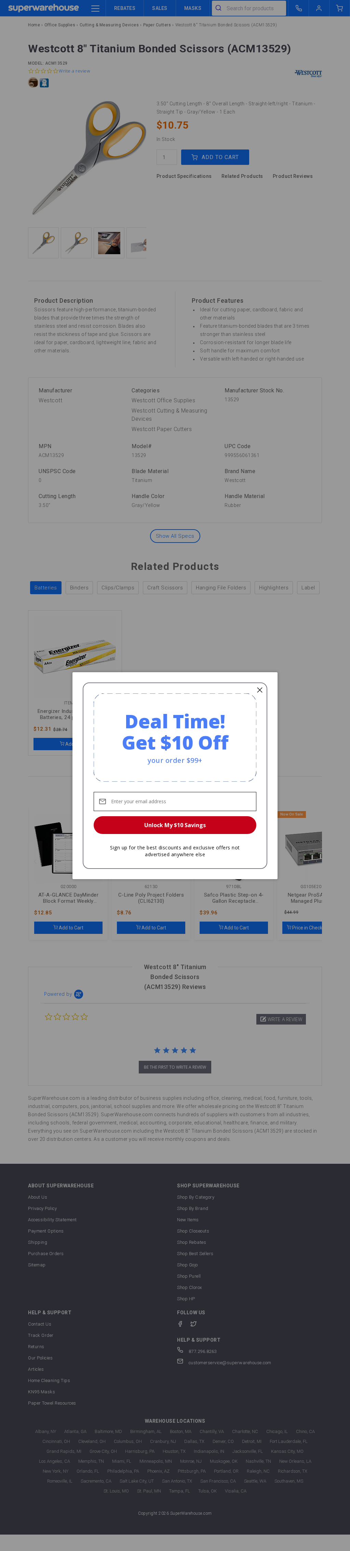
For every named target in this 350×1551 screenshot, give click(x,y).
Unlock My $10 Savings (175, 825)
